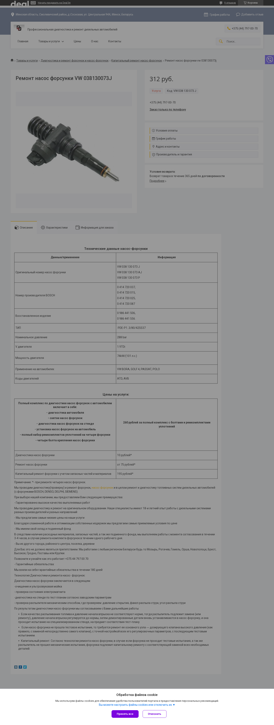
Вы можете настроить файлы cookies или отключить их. (136, 704)
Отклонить (154, 713)
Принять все (125, 713)
